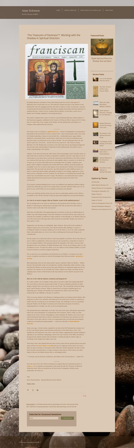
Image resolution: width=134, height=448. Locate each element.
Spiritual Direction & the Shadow (51, 380)
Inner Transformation (33, 380)
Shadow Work (31, 383)
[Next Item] (110, 47)
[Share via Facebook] (28, 390)
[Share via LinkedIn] (37, 390)
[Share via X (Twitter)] (33, 390)
